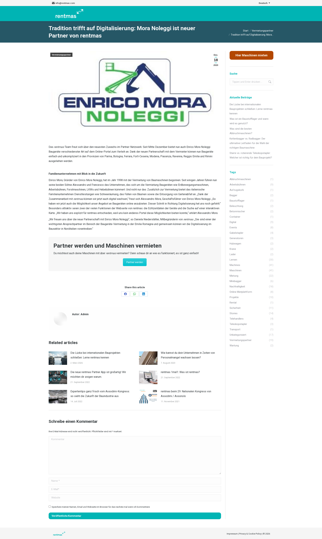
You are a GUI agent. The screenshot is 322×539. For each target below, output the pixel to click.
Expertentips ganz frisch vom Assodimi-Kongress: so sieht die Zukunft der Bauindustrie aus (100, 394)
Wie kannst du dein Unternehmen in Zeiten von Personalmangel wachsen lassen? (188, 355)
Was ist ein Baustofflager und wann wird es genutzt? (249, 121)
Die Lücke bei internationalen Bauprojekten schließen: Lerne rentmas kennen (95, 355)
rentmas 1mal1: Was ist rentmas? (180, 372)
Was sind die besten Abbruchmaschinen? (241, 131)
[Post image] (58, 358)
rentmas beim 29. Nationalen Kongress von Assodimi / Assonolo (186, 394)
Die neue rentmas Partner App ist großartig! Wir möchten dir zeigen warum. (98, 374)
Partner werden (134, 262)
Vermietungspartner (61, 55)
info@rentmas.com (65, 3)
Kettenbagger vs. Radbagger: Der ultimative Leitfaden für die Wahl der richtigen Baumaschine (249, 143)
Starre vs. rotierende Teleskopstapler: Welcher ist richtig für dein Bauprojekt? (251, 155)
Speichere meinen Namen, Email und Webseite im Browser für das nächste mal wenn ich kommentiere (101, 507)
